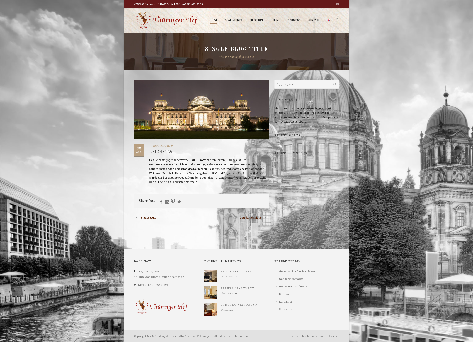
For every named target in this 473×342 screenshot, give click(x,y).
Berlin (276, 20)
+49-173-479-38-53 (192, 4)
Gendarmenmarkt (291, 279)
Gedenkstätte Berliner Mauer (298, 271)
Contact (313, 20)
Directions (256, 20)
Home (213, 20)
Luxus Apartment (236, 272)
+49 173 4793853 (149, 271)
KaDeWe (284, 294)
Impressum (242, 336)
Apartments (233, 20)
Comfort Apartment (239, 305)
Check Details (227, 276)
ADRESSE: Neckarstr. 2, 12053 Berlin (153, 4)
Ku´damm (285, 301)
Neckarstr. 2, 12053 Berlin (154, 285)
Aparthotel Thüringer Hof (200, 336)
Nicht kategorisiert (163, 145)
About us (294, 20)
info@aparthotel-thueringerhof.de (161, 277)
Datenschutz (225, 336)
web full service (329, 336)
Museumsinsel (288, 309)
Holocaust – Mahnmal (293, 286)
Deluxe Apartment (237, 288)
